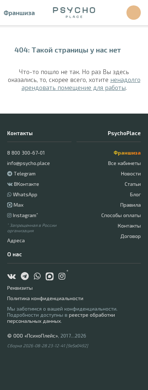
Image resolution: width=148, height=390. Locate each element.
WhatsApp (25, 194)
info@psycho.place (28, 163)
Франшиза (19, 12)
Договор (130, 236)
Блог (135, 194)
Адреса (16, 240)
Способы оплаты (121, 215)
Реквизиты (20, 288)
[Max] (52, 277)
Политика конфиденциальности (45, 298)
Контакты (129, 225)
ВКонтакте (26, 184)
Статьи (133, 184)
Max (18, 205)
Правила (130, 205)
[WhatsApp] (39, 277)
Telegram (25, 173)
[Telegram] (26, 277)
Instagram (25, 215)
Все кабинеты (124, 163)
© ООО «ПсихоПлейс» (32, 335)
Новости (131, 173)
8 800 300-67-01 (26, 153)
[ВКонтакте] (13, 277)
